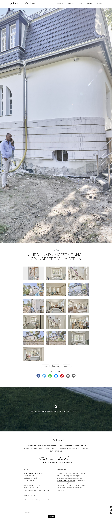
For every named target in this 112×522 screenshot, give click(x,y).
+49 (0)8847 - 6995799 (33, 485)
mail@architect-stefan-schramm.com (39, 490)
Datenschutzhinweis (29, 516)
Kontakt (99, 3)
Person (89, 3)
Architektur (70, 485)
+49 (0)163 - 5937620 (34, 488)
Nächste (45, 366)
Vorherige (66, 366)
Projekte (79, 445)
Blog (80, 3)
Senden (51, 516)
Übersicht (56, 366)
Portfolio (60, 3)
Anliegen (68, 445)
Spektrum (71, 3)
